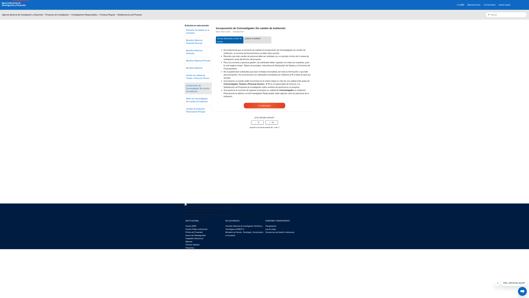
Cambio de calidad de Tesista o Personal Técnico (198, 76)
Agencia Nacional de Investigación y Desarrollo (22, 14)
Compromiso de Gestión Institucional (279, 232)
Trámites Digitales (192, 244)
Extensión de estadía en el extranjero (197, 31)
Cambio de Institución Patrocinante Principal (195, 110)
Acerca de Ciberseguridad (195, 235)
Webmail (188, 241)
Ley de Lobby (270, 229)
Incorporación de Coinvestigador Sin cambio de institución (197, 88)
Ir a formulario (264, 105)
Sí (258, 122)
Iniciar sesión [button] (504, 5)
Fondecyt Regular (107, 14)
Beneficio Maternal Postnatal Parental (194, 41)
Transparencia (270, 226)
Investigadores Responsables (84, 14)
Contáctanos (490, 5)
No (273, 122)
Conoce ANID (190, 226)
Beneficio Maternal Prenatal (198, 60)
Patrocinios (189, 247)
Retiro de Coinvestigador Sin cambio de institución (197, 100)
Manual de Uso (474, 5)
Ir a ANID (460, 5)
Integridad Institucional (194, 238)
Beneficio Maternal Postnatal (194, 52)
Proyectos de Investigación (57, 14)
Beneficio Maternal (194, 67)
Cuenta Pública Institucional (196, 229)
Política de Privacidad (194, 232)
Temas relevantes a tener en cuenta (229, 40)
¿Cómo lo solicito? (253, 38)
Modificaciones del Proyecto (130, 14)
